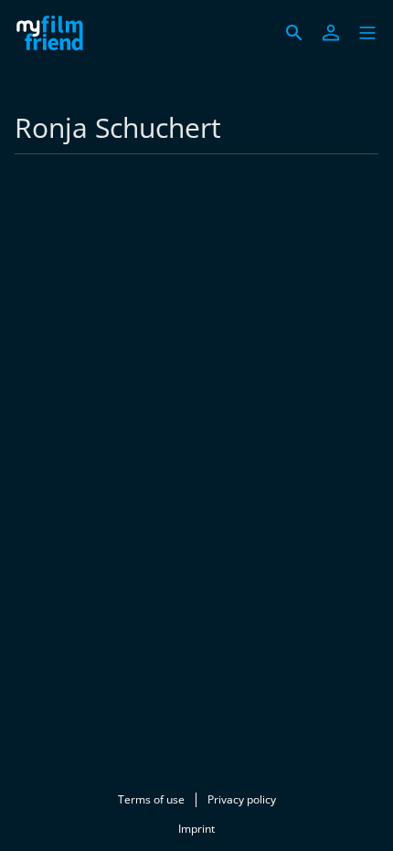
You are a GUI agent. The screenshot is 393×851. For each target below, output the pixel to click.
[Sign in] (331, 33)
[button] (367, 33)
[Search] (294, 33)
